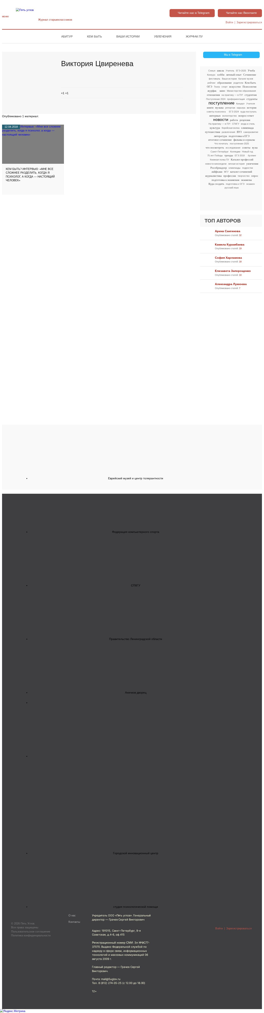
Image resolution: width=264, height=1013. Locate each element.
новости (220, 120)
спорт (224, 86)
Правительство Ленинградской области (135, 639)
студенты (251, 99)
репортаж (230, 107)
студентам (251, 94)
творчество (244, 176)
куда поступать (248, 111)
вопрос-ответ (246, 115)
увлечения (252, 163)
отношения (213, 94)
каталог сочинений (241, 171)
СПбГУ (235, 124)
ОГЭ (209, 86)
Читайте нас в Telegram (194, 12)
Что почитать (221, 143)
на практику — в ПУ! (232, 95)
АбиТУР (67, 36)
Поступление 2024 (215, 99)
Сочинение (249, 74)
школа (220, 70)
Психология (249, 86)
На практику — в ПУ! (219, 124)
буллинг (252, 155)
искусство (235, 86)
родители (238, 83)
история (251, 107)
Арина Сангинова (227, 231)
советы (246, 147)
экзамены (246, 179)
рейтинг (211, 83)
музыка (219, 107)
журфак (211, 90)
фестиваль (214, 78)
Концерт (240, 103)
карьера (241, 107)
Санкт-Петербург (220, 151)
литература (220, 136)
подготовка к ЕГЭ (239, 136)
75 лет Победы (215, 155)
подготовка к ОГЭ (235, 184)
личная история (236, 164)
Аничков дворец (135, 692)
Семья (211, 70)
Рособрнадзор (218, 167)
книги (210, 107)
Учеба (251, 70)
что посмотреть (215, 147)
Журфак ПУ (194, 36)
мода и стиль (248, 124)
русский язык (232, 187)
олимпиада (247, 127)
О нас (72, 915)
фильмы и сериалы (244, 139)
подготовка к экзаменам (225, 179)
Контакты (74, 922)
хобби (220, 74)
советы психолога (216, 111)
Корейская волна (230, 128)
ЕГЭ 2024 (234, 111)
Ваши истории (128, 36)
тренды (228, 155)
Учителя (250, 103)
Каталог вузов (245, 78)
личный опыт (234, 74)
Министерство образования (241, 91)
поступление (222, 103)
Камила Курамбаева (229, 244)
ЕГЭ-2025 (241, 70)
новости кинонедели (215, 164)
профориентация (236, 99)
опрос (254, 175)
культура (215, 127)
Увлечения (162, 36)
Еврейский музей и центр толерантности (135, 478)
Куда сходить (216, 183)
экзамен (250, 184)
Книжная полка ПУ (219, 159)
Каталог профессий (242, 159)
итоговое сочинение (220, 139)
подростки (247, 168)
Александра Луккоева (231, 284)
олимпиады (234, 168)
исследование (233, 147)
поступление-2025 (239, 143)
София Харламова (228, 257)
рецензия (245, 120)
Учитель (230, 70)
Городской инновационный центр (135, 853)
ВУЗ (239, 131)
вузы (255, 147)
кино (222, 90)
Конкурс (211, 75)
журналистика (213, 175)
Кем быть (94, 36)
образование (224, 82)
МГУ (226, 172)
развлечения (228, 132)
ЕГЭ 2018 (240, 155)
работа (234, 120)
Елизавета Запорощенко (233, 271)
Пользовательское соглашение (30, 931)
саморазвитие (250, 132)
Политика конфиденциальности (31, 935)
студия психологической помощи (135, 906)
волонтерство (229, 116)
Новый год (247, 151)
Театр (217, 86)
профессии (229, 175)
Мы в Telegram (233, 54)
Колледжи (235, 151)
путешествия (212, 131)
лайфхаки (216, 171)
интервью (215, 115)
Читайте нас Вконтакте (241, 12)
